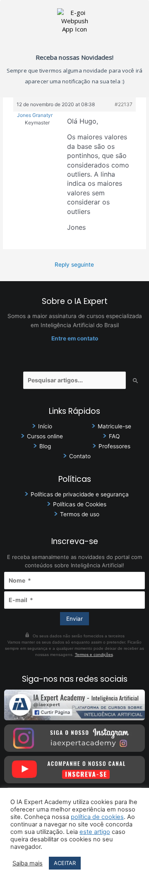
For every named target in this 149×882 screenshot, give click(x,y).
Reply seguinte (74, 264)
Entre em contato (74, 338)
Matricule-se (114, 426)
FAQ (114, 436)
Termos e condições (94, 654)
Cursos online (45, 436)
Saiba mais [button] (27, 863)
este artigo (94, 832)
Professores (114, 446)
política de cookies (97, 817)
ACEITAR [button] (65, 863)
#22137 (123, 104)
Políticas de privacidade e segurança (80, 494)
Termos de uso (79, 514)
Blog (45, 446)
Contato (80, 456)
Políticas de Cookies (79, 504)
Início (45, 426)
